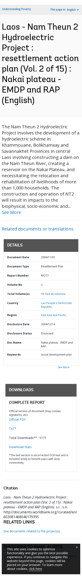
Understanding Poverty (16, 9)
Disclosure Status (19, 333)
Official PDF (17, 419)
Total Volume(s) (18, 294)
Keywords (14, 354)
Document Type (18, 266)
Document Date (18, 257)
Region (12, 315)
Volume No (14, 285)
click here (35, 569)
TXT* (12, 428)
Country (12, 303)
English (71, 10)
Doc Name (14, 342)
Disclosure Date (18, 324)
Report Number (18, 275)
